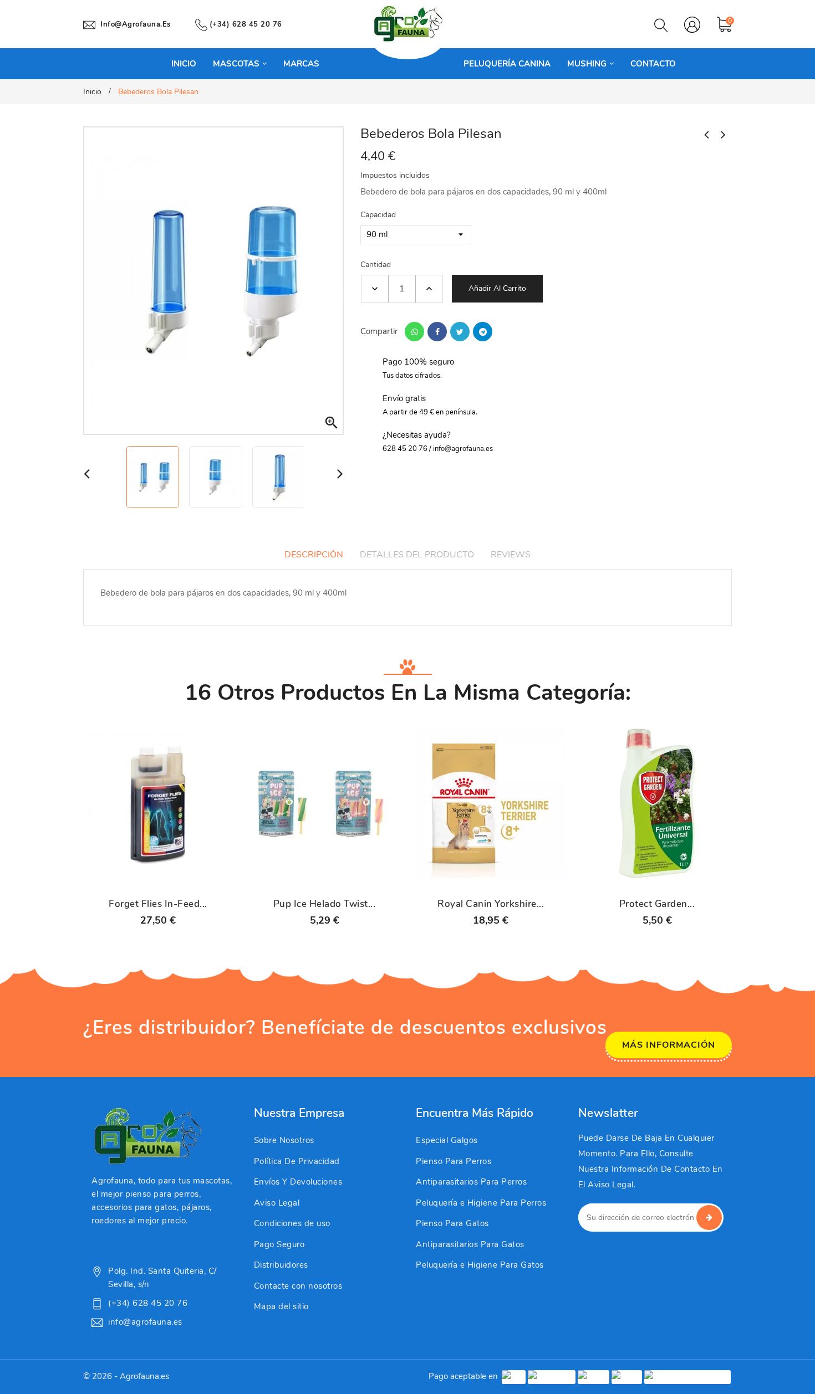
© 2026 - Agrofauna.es (126, 1376)
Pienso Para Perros (453, 1161)
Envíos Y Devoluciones (298, 1181)
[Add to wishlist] (187, 878)
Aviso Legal (277, 1202)
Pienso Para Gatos (452, 1223)
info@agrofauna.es (135, 24)
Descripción (313, 555)
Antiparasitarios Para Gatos (470, 1244)
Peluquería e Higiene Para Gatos (480, 1264)
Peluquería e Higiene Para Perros (481, 1202)
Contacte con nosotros (298, 1286)
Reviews (511, 555)
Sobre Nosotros (284, 1140)
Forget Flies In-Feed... (158, 904)
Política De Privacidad (297, 1161)
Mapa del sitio (281, 1306)
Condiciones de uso (292, 1223)
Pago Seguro (279, 1244)
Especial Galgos (447, 1140)
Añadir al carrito (497, 288)
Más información (668, 1045)
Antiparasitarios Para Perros (471, 1181)
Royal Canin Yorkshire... (490, 904)
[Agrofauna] (146, 1136)
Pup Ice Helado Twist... (324, 904)
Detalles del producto (417, 555)
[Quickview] (158, 878)
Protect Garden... (657, 904)
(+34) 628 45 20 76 (246, 24)
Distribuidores (281, 1264)
